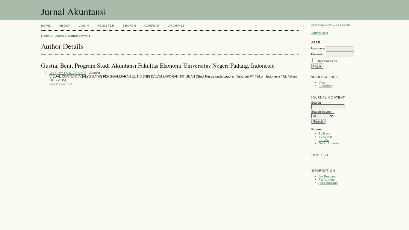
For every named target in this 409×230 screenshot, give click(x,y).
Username (318, 48)
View (322, 82)
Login (83, 25)
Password (318, 54)
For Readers (327, 176)
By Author (325, 136)
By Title (324, 140)
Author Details (78, 36)
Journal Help (319, 32)
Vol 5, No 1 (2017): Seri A (67, 73)
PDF (70, 83)
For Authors (326, 179)
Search (129, 25)
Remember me (328, 61)
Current (152, 25)
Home (46, 25)
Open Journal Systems (330, 24)
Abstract (57, 83)
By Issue (325, 133)
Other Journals (329, 143)
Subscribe (325, 85)
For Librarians (328, 182)
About (64, 25)
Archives (176, 25)
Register (105, 25)
